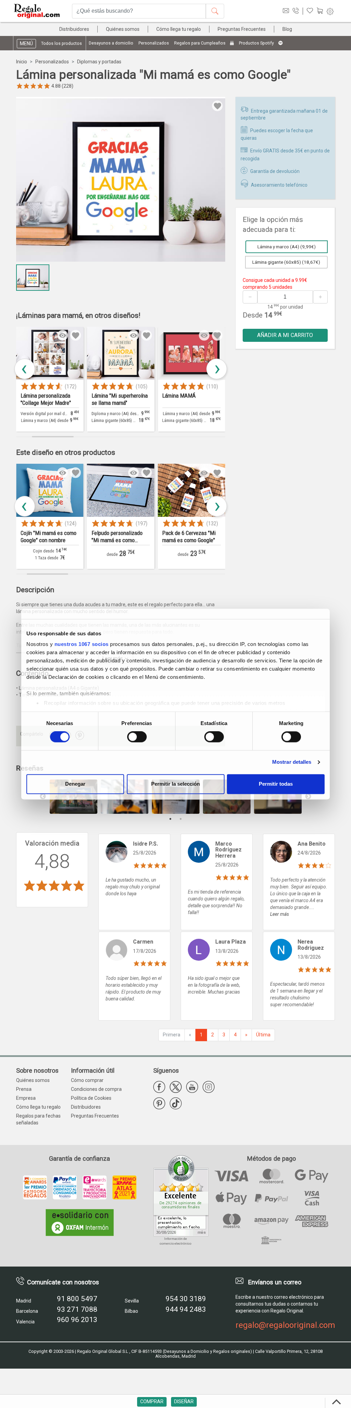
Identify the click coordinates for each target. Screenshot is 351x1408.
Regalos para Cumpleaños (200, 43)
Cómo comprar (87, 1080)
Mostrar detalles (292, 762)
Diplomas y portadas (99, 61)
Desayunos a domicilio (111, 43)
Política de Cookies (91, 1098)
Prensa (24, 1089)
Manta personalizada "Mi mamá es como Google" (190, 536)
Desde (253, 315)
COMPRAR (152, 1401)
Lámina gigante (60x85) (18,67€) (286, 262)
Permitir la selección (175, 784)
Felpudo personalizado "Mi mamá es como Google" (46, 537)
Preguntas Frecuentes (242, 29)
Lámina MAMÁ (108, 395)
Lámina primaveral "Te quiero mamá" (187, 399)
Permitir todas (276, 784)
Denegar (75, 784)
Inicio (21, 61)
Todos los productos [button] (61, 43)
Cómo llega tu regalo (178, 29)
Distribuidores (74, 29)
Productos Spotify (257, 43)
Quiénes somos (123, 29)
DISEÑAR (184, 1401)
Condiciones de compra (96, 1089)
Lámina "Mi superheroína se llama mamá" (49, 399)
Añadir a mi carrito (285, 335)
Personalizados (153, 43)
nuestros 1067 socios (82, 644)
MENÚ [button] (26, 43)
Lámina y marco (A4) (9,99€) (286, 246)
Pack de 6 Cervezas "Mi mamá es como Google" (118, 536)
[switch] (137, 737)
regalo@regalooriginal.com (285, 1325)
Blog (287, 29)
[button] (216, 369)
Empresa (26, 1098)
